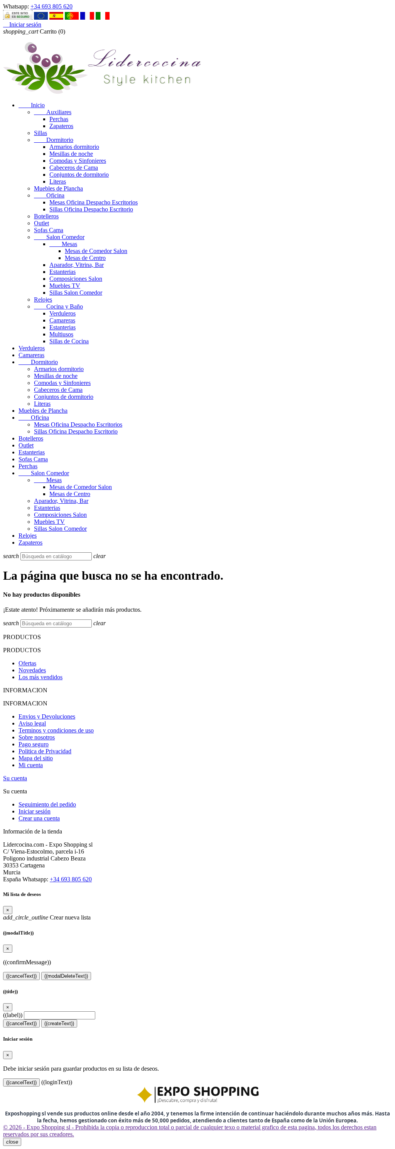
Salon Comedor (59, 237)
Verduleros (62, 313)
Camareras (62, 320)
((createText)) (59, 1023)
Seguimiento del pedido (47, 804)
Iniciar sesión (35, 811)
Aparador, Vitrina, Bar (76, 265)
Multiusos (61, 334)
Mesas (63, 244)
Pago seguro (34, 744)
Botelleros (46, 216)
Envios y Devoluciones (47, 716)
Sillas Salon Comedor (75, 292)
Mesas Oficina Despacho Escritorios (93, 202)
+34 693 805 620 (51, 6)
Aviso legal (32, 723)
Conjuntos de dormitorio (79, 174)
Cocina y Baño (58, 306)
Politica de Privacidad (45, 751)
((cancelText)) (21, 976)
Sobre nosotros (37, 737)
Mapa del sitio (36, 758)
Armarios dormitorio (74, 146)
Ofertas (27, 663)
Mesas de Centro (85, 258)
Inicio (32, 105)
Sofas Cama (48, 230)
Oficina (49, 195)
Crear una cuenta (39, 818)
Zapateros (61, 126)
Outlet (41, 223)
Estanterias (62, 271)
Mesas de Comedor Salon (96, 251)
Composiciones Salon (75, 278)
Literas (57, 181)
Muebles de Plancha (58, 188)
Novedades (32, 670)
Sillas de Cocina (69, 341)
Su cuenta (15, 778)
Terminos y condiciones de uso (56, 730)
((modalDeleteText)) (66, 976)
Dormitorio (53, 140)
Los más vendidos (40, 677)
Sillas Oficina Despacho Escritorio (91, 209)
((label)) (12, 1015)
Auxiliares (52, 112)
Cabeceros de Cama (73, 167)
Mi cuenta (31, 765)
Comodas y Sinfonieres (77, 160)
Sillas (40, 133)
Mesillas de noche (71, 153)
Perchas (58, 119)
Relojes (43, 299)
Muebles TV (64, 285)
